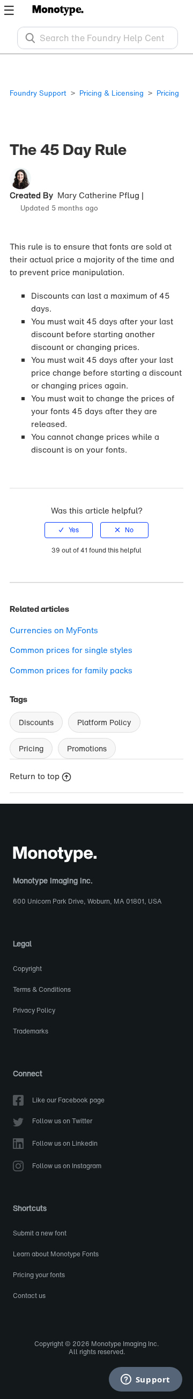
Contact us (29, 1296)
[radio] (68, 530)
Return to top (35, 776)
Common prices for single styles (71, 650)
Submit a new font (39, 1234)
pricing (31, 748)
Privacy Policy (34, 1011)
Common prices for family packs (71, 670)
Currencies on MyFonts (54, 630)
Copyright (27, 969)
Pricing (168, 93)
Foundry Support (38, 93)
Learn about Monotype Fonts (56, 1254)
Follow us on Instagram (66, 1166)
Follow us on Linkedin (65, 1144)
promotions (87, 748)
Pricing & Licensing (111, 93)
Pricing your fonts (39, 1275)
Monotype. (58, 10)
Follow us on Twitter (62, 1121)
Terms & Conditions (42, 990)
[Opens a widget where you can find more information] (145, 1380)
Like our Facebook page (68, 1101)
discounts (36, 722)
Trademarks (30, 1032)
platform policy (104, 722)
